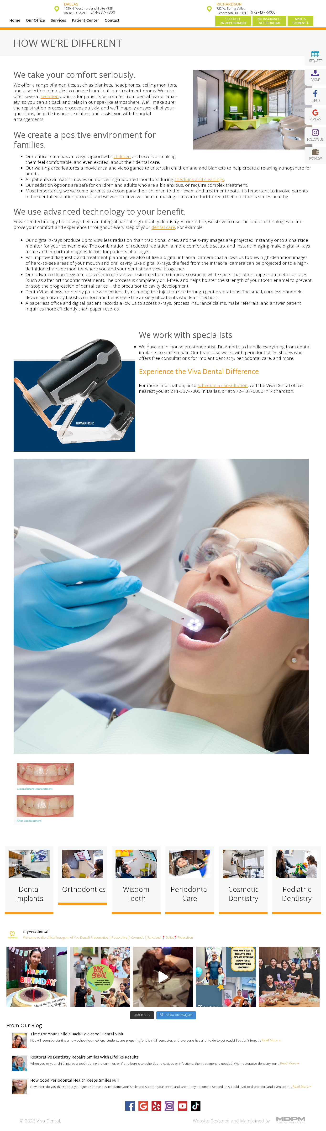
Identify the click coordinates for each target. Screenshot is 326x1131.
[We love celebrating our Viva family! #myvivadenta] (36, 977)
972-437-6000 (263, 13)
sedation (50, 97)
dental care (163, 228)
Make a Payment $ (300, 21)
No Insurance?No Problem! (269, 21)
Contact (112, 20)
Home (14, 20)
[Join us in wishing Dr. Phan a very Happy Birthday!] (289, 977)
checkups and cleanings (199, 180)
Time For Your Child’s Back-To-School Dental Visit (77, 1034)
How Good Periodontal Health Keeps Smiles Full (74, 1080)
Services (58, 20)
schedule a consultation (223, 386)
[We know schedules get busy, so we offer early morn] (100, 977)
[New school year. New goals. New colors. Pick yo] (163, 977)
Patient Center (85, 20)
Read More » (271, 1040)
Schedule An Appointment (233, 21)
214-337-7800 (103, 13)
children (122, 157)
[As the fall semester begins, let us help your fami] (226, 977)
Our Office (35, 20)
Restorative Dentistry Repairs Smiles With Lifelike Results (84, 1057)
